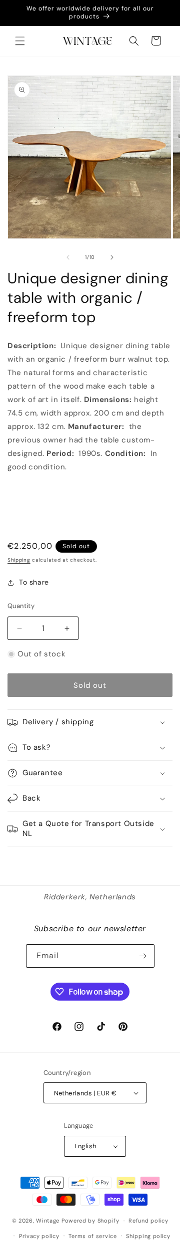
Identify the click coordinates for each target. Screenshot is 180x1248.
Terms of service (92, 1236)
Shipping (19, 560)
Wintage (48, 1220)
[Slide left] (68, 257)
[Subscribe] (143, 956)
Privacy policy (39, 1236)
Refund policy (148, 1220)
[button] (20, 41)
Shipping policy (148, 1236)
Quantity (21, 606)
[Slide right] (112, 257)
